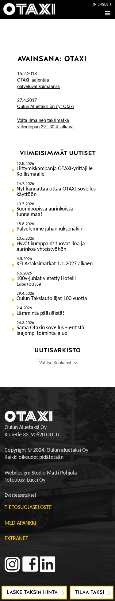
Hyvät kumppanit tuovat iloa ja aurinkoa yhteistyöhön (51, 246)
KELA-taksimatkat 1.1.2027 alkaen (55, 264)
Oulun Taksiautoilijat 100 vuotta (52, 299)
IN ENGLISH (102, 4)
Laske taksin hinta (32, 592)
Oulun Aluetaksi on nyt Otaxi (45, 106)
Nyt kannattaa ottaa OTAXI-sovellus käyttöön (56, 192)
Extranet (16, 539)
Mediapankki (20, 523)
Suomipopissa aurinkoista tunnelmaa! (45, 212)
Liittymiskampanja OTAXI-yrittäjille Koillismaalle (55, 171)
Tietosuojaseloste (28, 508)
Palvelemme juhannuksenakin (49, 229)
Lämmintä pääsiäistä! (40, 313)
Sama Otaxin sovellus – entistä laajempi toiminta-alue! (50, 330)
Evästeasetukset (20, 495)
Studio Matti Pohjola (54, 473)
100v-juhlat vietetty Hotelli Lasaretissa (46, 281)
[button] (106, 13)
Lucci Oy (36, 480)
